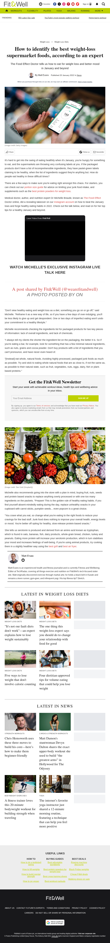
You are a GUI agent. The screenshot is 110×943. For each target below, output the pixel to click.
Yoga (59, 11)
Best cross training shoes (55, 876)
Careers (29, 913)
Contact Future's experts (30, 908)
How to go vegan (31, 881)
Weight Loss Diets (61, 42)
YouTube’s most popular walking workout (62, 18)
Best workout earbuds (55, 881)
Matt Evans (43, 75)
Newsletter (100, 152)
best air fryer (69, 546)
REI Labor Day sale (26, 18)
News (79, 75)
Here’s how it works (85, 82)
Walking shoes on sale (79, 879)
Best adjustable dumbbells (55, 863)
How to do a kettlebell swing (31, 863)
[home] (6, 11)
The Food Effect (92, 198)
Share (11, 152)
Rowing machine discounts (79, 863)
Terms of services (43, 406)
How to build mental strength (31, 875)
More (98, 11)
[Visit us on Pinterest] (68, 4)
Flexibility (32, 11)
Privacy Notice (88, 406)
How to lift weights (31, 869)
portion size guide (33, 187)
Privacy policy (79, 908)
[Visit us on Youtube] (73, 4)
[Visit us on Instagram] (63, 4)
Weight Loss (45, 42)
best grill (53, 546)
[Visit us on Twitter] (59, 4)
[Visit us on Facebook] (54, 4)
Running (85, 11)
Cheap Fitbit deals (79, 874)
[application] (55, 238)
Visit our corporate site (87, 934)
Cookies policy (97, 908)
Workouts (16, 11)
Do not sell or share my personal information (61, 913)
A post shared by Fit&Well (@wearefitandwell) (55, 289)
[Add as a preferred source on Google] (55, 923)
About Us (9, 908)
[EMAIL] (23, 560)
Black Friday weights (79, 869)
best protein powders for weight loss (51, 191)
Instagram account (64, 202)
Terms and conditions (58, 908)
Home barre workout (97, 18)
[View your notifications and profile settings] (97, 4)
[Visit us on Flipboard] (77, 4)
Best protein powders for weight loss (55, 870)
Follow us (86, 152)
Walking (71, 11)
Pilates (47, 11)
